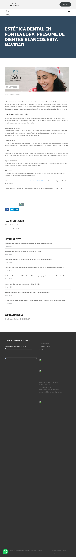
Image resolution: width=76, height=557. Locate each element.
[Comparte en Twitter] (12, 209)
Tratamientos (45, 344)
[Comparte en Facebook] (7, 209)
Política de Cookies (36, 550)
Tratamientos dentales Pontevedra (15, 229)
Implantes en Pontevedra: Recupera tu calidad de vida (22, 284)
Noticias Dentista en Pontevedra (14, 225)
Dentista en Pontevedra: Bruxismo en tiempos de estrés (23, 251)
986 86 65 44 (14, 6)
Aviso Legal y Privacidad (23, 550)
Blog (42, 349)
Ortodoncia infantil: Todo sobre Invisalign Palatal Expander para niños (27, 292)
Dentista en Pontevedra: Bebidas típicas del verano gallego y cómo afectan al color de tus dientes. (36, 276)
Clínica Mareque (42, 181)
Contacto (65, 4)
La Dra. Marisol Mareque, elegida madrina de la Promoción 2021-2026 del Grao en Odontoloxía (35, 300)
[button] (5, 551)
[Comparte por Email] (21, 204)
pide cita (32, 181)
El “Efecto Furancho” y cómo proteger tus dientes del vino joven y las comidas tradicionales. (35, 267)
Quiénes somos (45, 346)
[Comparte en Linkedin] (16, 209)
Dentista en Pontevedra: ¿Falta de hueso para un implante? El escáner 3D (28, 243)
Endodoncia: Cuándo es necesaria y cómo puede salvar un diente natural (28, 259)
